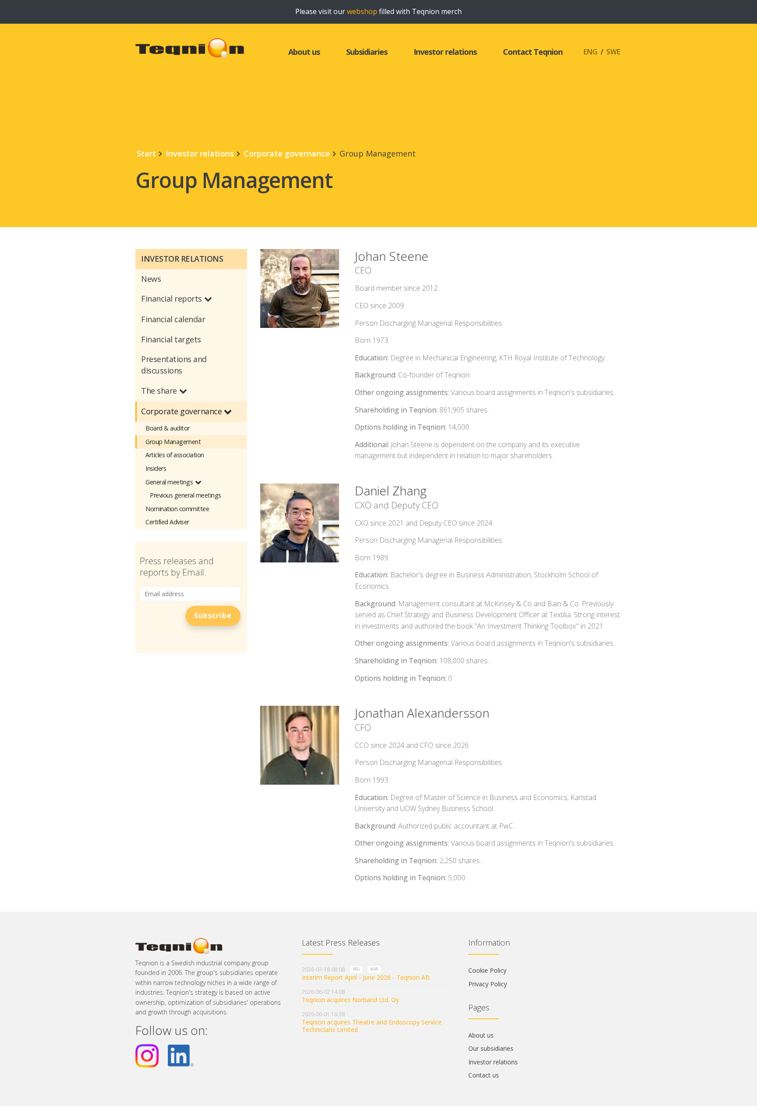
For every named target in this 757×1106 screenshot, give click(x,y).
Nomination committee (177, 509)
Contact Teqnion (532, 51)
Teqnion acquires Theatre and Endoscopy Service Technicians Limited (372, 1026)
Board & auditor (167, 428)
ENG (591, 52)
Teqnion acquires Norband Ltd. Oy (350, 1000)
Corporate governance (287, 153)
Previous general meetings (185, 495)
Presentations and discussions (174, 365)
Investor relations (445, 51)
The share (159, 390)
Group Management (173, 441)
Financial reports (171, 298)
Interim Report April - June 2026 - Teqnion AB (366, 977)
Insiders (155, 468)
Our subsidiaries (490, 1048)
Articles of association (174, 455)
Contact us (483, 1075)
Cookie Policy (487, 970)
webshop (362, 11)
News (151, 279)
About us (304, 51)
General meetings (169, 482)
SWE (613, 52)
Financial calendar (173, 319)
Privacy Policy (487, 984)
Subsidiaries (366, 51)
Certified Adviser (167, 522)
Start (146, 153)
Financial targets (171, 339)
